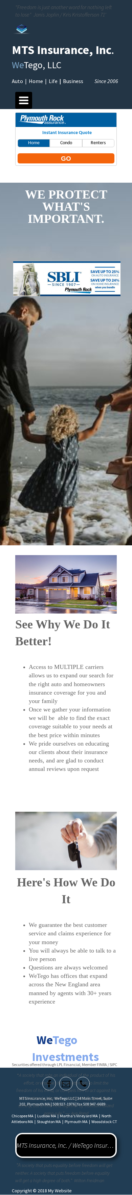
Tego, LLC (38, 65)
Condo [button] (66, 143)
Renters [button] (98, 143)
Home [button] (34, 143)
